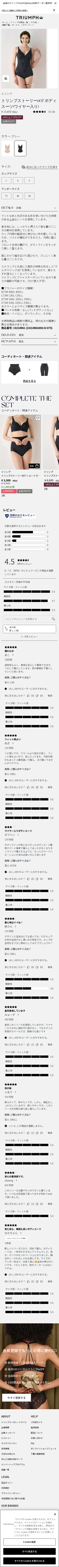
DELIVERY (13, 335)
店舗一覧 (5, 1469)
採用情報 (5, 1448)
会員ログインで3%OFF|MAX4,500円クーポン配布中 (27, 3)
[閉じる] (55, 1514)
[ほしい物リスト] (38, 418)
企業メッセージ (8, 1432)
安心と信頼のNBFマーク (12, 1459)
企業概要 (5, 1427)
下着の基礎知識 (38, 1453)
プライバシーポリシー (11, 1493)
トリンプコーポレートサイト (14, 1422)
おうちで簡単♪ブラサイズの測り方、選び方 (18, 10)
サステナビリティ (9, 1443)
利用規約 (5, 1487)
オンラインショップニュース (43, 1448)
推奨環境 (35, 1427)
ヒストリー (6, 1438)
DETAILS (11, 208)
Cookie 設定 (29, 1541)
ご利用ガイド (37, 1422)
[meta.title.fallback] (29, 17)
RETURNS (13, 341)
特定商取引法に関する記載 (13, 1498)
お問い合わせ (37, 1438)
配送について (37, 1432)
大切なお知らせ (8, 1453)
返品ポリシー (7, 1482)
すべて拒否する (29, 1551)
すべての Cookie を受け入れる (29, 1560)
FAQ (32, 1443)
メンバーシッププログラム (13, 1464)
